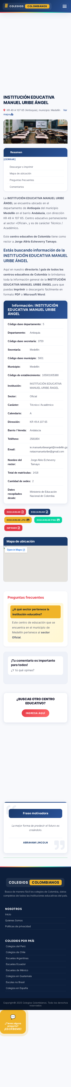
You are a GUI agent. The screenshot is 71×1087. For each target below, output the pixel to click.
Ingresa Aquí (35, 713)
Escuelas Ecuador (16, 964)
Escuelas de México (17, 970)
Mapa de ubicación (20, 173)
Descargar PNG (46, 520)
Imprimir (12, 528)
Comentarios (17, 186)
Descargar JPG (16, 520)
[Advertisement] (35, 52)
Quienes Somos (14, 920)
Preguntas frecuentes (22, 180)
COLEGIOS (28, 6)
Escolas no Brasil (15, 982)
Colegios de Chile (15, 952)
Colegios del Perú (16, 946)
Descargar (14, 512)
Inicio (8, 914)
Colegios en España (17, 988)
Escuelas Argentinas (17, 958)
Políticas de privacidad (18, 926)
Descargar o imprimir (21, 166)
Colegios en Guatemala (19, 976)
